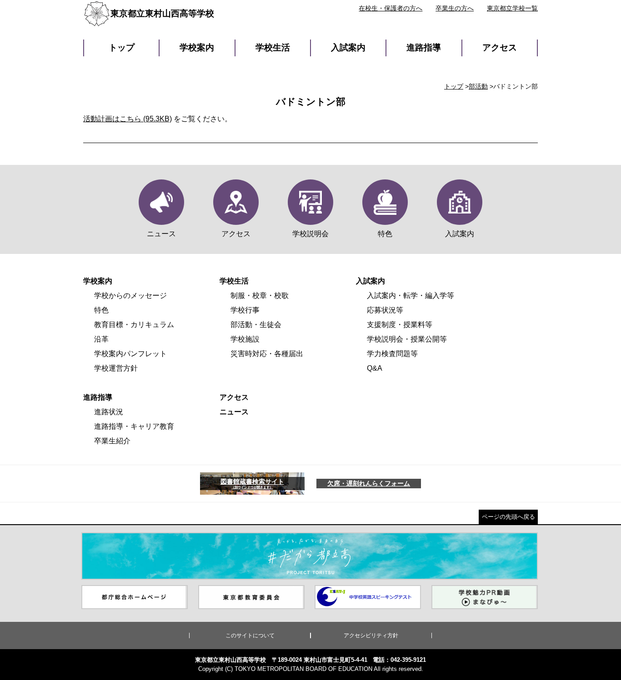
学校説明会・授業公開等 (407, 339)
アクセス (499, 47)
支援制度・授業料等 (399, 324)
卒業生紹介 (112, 441)
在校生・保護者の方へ (390, 8)
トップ (122, 47)
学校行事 (245, 310)
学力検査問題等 (392, 353)
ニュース (234, 412)
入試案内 (348, 47)
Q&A (374, 368)
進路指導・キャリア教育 (134, 426)
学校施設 (245, 339)
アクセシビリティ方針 (371, 635)
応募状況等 (385, 310)
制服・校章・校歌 (259, 295)
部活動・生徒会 (255, 324)
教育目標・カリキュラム (134, 324)
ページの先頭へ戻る (508, 516)
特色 (101, 310)
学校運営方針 (116, 368)
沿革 (101, 339)
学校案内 (197, 47)
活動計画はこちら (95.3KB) (127, 119)
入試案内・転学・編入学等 (410, 295)
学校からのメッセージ (130, 295)
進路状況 (108, 412)
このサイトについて (250, 635)
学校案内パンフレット (130, 353)
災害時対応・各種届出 (266, 353)
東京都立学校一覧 (512, 8)
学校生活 (272, 47)
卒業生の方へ (455, 8)
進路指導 (423, 47)
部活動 (478, 86)
